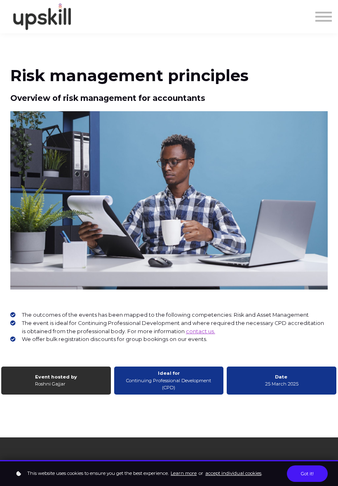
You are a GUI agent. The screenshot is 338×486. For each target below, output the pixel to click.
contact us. (200, 331)
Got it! (307, 474)
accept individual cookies (233, 473)
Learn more (184, 473)
